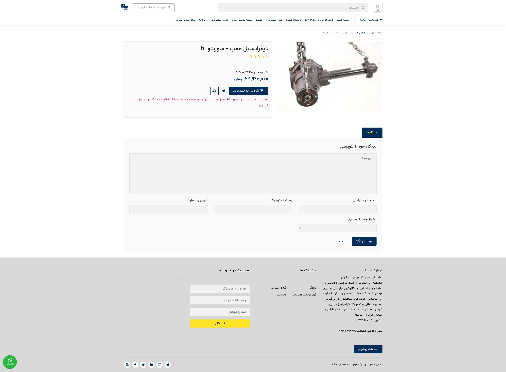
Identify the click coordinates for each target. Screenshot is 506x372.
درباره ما (203, 20)
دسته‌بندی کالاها (369, 20)
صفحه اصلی (342, 20)
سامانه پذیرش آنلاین (241, 20)
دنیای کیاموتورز (274, 20)
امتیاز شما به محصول (362, 219)
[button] (128, 7)
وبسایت (281, 295)
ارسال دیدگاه (364, 241)
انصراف (341, 241)
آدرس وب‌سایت (197, 200)
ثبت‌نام (220, 323)
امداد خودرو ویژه (219, 20)
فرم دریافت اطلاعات (304, 295)
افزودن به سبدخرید (246, 91)
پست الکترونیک (281, 200)
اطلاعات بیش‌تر (368, 349)
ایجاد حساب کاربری (186, 20)
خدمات (259, 20)
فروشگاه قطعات (293, 20)
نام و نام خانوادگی (364, 200)
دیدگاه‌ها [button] (372, 132)
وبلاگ (313, 288)
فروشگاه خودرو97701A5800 (319, 20)
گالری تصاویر (278, 288)
